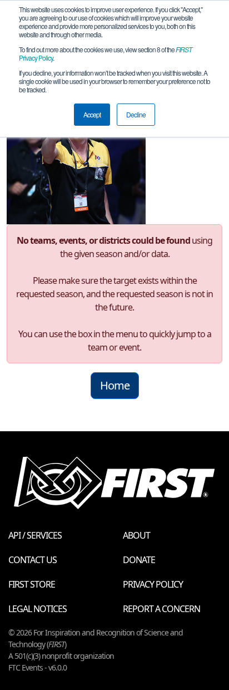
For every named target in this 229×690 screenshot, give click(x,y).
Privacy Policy (153, 584)
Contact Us (32, 560)
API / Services (35, 535)
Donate (139, 560)
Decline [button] (136, 114)
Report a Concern (161, 609)
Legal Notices (37, 609)
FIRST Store (31, 584)
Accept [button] (92, 114)
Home (115, 385)
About (136, 535)
